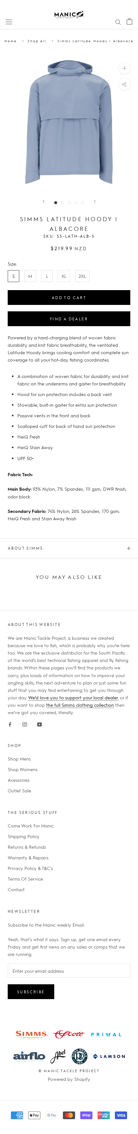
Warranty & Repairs (28, 857)
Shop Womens (23, 769)
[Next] (95, 201)
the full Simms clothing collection (80, 705)
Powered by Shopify (69, 1079)
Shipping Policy (23, 836)
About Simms (25, 548)
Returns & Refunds (27, 847)
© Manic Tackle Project (69, 1070)
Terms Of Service (25, 879)
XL (63, 276)
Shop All (37, 41)
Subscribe (31, 991)
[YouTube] (39, 723)
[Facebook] (10, 723)
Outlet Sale (19, 790)
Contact (16, 889)
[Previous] (44, 201)
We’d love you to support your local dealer (73, 697)
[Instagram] (24, 723)
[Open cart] (129, 21)
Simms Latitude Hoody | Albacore (95, 41)
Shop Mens (19, 758)
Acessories (19, 780)
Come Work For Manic (31, 825)
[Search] (118, 21)
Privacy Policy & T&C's (30, 868)
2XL (82, 276)
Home (10, 41)
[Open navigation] (9, 21)
